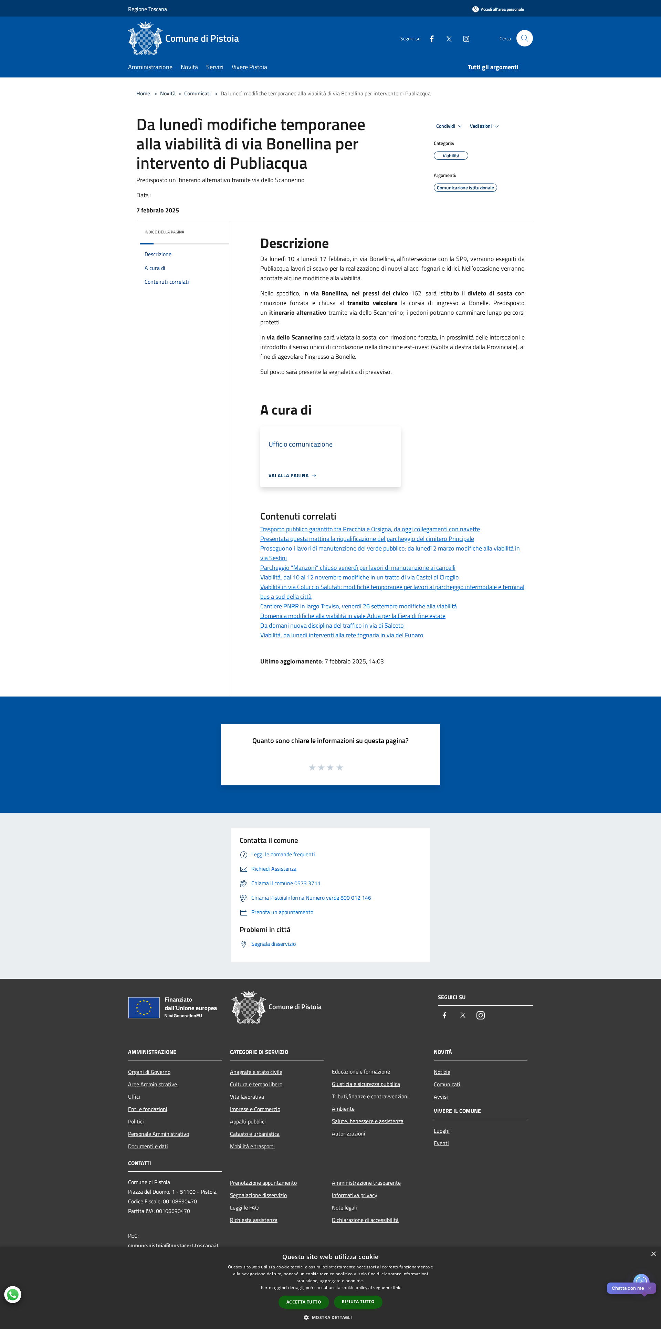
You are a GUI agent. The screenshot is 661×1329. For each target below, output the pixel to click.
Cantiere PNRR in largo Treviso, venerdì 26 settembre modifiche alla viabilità (358, 606)
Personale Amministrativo (158, 1134)
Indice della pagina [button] (164, 232)
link (396, 1287)
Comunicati (197, 93)
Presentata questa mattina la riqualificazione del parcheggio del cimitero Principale (367, 538)
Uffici (134, 1096)
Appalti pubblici (248, 1121)
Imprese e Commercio (255, 1109)
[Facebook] (429, 38)
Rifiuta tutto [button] (358, 1302)
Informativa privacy (354, 1195)
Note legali (344, 1207)
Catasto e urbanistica (255, 1134)
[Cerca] (524, 38)
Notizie (442, 1072)
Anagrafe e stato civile (256, 1072)
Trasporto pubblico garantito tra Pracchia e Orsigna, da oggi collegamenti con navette (370, 529)
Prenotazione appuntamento (263, 1183)
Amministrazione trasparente (366, 1183)
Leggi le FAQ (244, 1207)
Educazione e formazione (361, 1071)
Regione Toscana (147, 9)
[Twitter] (446, 38)
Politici (136, 1121)
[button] (330, 1317)
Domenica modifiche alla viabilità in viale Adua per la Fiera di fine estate (352, 615)
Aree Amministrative (152, 1084)
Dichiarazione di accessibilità (365, 1220)
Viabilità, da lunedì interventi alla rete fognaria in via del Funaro (341, 635)
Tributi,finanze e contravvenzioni (370, 1096)
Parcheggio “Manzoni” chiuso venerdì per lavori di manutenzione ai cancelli (357, 567)
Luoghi (442, 1131)
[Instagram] (463, 38)
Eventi (441, 1143)
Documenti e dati (148, 1146)
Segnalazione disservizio (258, 1195)
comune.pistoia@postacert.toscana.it (173, 1245)
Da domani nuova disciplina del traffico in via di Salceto (332, 625)
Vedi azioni (481, 126)
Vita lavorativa (247, 1096)
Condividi (446, 126)
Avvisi (441, 1096)
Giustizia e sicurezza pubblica (366, 1084)
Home (143, 93)
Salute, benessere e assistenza (367, 1121)
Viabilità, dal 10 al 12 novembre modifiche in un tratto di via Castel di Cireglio (359, 577)
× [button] (653, 1254)
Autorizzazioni (348, 1133)
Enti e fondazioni (147, 1109)
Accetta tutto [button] (303, 1302)
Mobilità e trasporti (252, 1146)
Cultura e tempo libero (256, 1084)
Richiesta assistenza (253, 1220)
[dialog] (330, 1288)
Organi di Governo (149, 1072)
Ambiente (343, 1109)
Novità (168, 93)
